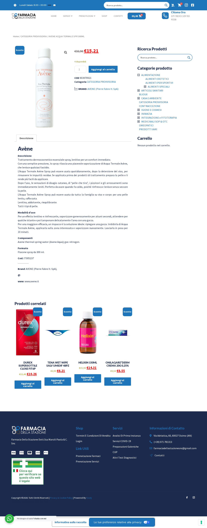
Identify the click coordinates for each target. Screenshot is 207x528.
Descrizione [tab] (26, 138)
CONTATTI (118, 16)
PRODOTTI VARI (148, 129)
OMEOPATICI (146, 125)
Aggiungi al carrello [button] (27, 385)
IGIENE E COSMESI (151, 109)
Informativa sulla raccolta (70, 522)
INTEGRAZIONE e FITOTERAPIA (159, 117)
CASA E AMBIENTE (151, 98)
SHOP (104, 16)
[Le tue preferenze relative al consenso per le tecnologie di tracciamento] (201, 522)
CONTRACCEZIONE (149, 106)
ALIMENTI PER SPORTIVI (159, 82)
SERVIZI (66, 16)
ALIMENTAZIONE (150, 75)
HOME (54, 16)
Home (16, 36)
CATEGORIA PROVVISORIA (34, 36)
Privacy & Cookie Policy (61, 497)
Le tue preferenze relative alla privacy (118, 522)
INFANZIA (146, 113)
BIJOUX (143, 94)
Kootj (89, 497)
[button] (66, 52)
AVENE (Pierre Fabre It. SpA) (103, 88)
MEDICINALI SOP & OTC (154, 121)
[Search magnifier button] (166, 5)
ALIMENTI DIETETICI (157, 78)
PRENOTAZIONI (86, 16)
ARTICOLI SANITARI (152, 90)
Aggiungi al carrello (103, 69)
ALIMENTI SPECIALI (159, 86)
